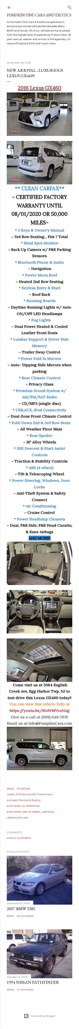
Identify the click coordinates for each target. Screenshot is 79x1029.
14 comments (25, 989)
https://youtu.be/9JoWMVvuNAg (39, 710)
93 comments (25, 915)
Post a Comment (19, 838)
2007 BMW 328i (21, 908)
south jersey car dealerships (23, 805)
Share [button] (10, 788)
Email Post (23, 788)
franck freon (45, 794)
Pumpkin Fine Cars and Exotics (39, 15)
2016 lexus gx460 (26, 794)
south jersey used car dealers (23, 811)
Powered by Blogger (43, 1015)
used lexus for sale (17, 817)
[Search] (69, 7)
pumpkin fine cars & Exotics (23, 800)
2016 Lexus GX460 (39, 88)
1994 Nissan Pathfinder (33, 982)
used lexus (48, 811)
